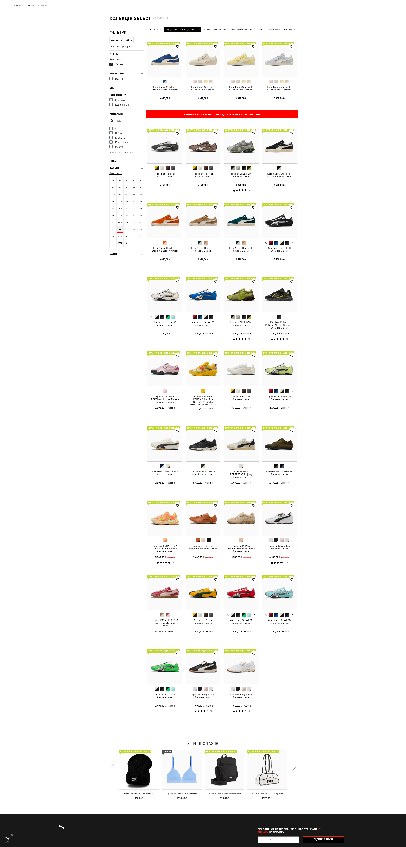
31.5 (120, 201)
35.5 (133, 208)
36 (141, 208)
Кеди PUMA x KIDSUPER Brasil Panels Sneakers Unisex (165, 623)
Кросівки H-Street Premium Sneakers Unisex (203, 547)
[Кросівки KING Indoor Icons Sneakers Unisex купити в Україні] (203, 443)
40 (113, 222)
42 (134, 222)
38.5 (133, 215)
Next (292, 242)
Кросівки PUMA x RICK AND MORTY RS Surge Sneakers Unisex (165, 549)
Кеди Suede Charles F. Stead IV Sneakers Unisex (165, 249)
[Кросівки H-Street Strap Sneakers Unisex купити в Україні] (164, 443)
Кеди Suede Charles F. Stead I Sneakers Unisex (279, 175)
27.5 (113, 194)
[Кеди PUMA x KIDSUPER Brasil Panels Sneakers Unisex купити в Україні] (164, 592)
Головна (17, 5)
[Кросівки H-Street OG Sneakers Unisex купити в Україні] (279, 220)
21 (134, 180)
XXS (120, 236)
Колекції (31, 5)
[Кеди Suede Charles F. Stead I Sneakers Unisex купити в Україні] (279, 146)
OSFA (120, 243)
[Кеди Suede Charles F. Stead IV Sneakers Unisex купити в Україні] (164, 220)
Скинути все (115, 59)
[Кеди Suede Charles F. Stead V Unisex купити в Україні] (203, 220)
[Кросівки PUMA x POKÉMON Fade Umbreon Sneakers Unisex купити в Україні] (279, 294)
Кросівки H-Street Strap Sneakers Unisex (165, 473)
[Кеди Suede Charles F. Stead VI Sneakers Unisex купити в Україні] (164, 59)
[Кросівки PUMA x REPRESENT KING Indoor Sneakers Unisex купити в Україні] (241, 518)
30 (141, 194)
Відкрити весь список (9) (121, 152)
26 (134, 187)
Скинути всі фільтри (119, 46)
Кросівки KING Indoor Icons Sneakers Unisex (203, 473)
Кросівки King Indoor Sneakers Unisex (279, 547)
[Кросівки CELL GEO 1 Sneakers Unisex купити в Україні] (241, 146)
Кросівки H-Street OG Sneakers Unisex (279, 249)
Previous (266, 242)
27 (141, 187)
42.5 (140, 222)
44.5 (126, 229)
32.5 (133, 201)
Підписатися (323, 839)
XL (127, 243)
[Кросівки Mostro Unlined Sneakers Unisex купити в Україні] (279, 443)
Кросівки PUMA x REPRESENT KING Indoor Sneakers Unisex (241, 549)
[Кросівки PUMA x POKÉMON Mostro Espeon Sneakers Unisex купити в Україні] (164, 368)
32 (127, 201)
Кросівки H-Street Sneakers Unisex (165, 175)
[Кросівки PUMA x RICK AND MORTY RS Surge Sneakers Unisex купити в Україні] (164, 518)
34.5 (120, 208)
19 (120, 180)
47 (113, 236)
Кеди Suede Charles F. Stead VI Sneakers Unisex (165, 88)
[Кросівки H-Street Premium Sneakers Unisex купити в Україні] (203, 518)
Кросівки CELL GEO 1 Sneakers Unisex (241, 175)
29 (134, 194)
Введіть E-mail (265, 840)
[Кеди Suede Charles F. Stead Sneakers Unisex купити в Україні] (203, 59)
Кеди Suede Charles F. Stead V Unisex (203, 249)
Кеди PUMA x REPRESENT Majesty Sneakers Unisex (241, 474)
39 (141, 215)
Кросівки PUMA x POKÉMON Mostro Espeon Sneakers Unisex (165, 399)
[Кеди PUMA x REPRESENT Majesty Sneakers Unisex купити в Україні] (241, 443)
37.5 (120, 215)
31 (113, 201)
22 (141, 180)
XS (127, 236)
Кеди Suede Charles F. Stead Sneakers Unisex (203, 88)
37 (113, 215)
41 (127, 222)
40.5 (120, 222)
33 (141, 201)
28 (120, 194)
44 (120, 229)
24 (120, 187)
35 (127, 208)
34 (113, 208)
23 (113, 187)
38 (127, 215)
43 (113, 229)
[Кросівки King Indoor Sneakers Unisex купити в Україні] (279, 518)
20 (127, 180)
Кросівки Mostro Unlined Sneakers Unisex (279, 473)
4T (113, 180)
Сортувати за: (154, 30)
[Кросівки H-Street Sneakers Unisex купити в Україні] (164, 146)
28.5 (126, 194)
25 (127, 187)
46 (141, 229)
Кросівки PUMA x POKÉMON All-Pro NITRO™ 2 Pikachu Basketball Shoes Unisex (203, 400)
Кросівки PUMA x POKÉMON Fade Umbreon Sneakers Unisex (279, 325)
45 (134, 229)
